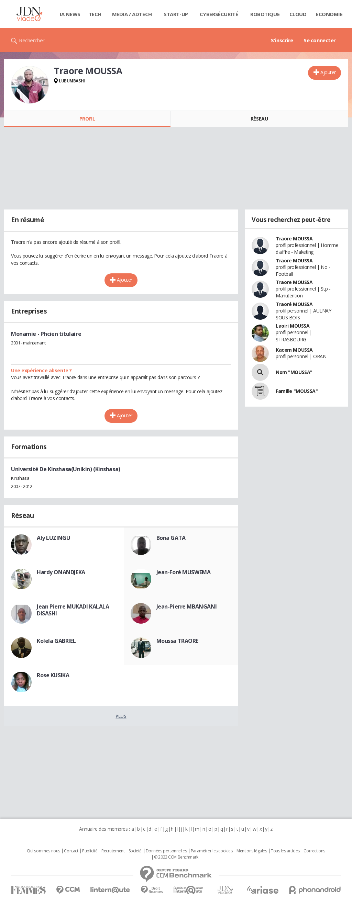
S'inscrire (282, 40)
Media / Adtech (132, 14)
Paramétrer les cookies (212, 851)
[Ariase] (262, 890)
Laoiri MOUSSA (293, 325)
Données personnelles (166, 851)
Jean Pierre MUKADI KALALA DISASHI (73, 610)
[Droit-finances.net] (152, 890)
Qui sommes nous (43, 851)
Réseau (259, 118)
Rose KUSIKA (53, 675)
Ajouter (328, 72)
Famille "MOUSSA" (297, 391)
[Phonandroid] (315, 890)
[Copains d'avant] (189, 890)
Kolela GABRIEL (56, 641)
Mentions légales (251, 851)
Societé (135, 851)
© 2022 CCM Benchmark (176, 857)
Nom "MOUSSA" (294, 372)
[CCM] (68, 890)
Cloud (298, 14)
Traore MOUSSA (294, 238)
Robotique (264, 14)
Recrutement (112, 851)
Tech (95, 14)
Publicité (89, 851)
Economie (329, 14)
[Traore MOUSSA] (30, 85)
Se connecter (320, 40)
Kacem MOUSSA (294, 350)
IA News (70, 14)
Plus (121, 716)
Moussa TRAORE (177, 641)
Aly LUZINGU (53, 538)
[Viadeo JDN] (225, 890)
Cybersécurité (219, 14)
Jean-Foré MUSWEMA (183, 572)
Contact (71, 851)
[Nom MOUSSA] (260, 372)
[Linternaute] (110, 890)
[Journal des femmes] (28, 890)
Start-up (176, 14)
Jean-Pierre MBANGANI (186, 606)
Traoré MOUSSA (294, 304)
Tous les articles (285, 851)
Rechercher (32, 40)
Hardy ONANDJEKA (61, 572)
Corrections (314, 851)
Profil (87, 118)
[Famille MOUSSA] (260, 391)
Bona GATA (171, 538)
